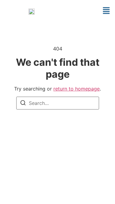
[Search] (23, 103)
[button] (106, 11)
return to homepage (76, 89)
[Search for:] (57, 103)
